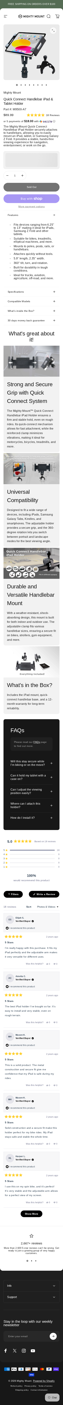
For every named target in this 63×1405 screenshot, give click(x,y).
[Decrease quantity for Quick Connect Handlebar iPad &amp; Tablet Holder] (7, 175)
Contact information (39, 1390)
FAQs (36, 742)
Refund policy (16, 1386)
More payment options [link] (31, 206)
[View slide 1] (27, 1261)
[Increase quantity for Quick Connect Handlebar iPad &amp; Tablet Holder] (22, 175)
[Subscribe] (53, 1336)
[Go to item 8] (46, 85)
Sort (29, 906)
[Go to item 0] (17, 85)
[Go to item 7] (42, 85)
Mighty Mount (12, 92)
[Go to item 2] (21, 85)
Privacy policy (30, 1386)
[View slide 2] (31, 1261)
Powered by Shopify (44, 1381)
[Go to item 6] (38, 85)
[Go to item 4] (29, 85)
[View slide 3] (36, 1261)
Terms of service (45, 1386)
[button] (43, 115)
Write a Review (47, 895)
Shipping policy (22, 1390)
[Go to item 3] (25, 85)
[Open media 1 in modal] (53, 30)
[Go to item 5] (33, 85)
